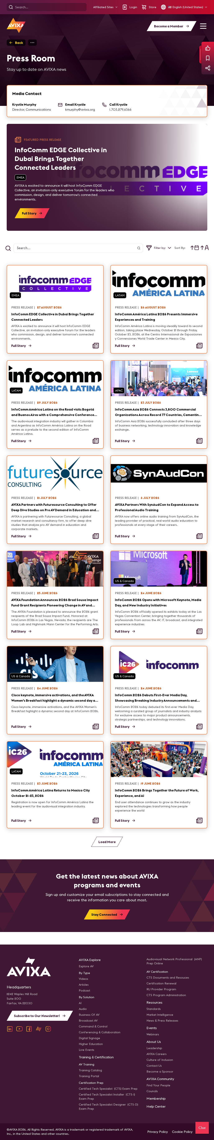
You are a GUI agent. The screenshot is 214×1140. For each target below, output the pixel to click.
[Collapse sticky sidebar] (200, 54)
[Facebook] (29, 1029)
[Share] (208, 68)
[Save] (208, 58)
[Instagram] (48, 1029)
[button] (105, 7)
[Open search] (11, 7)
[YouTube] (19, 1029)
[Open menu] (203, 26)
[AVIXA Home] (16, 25)
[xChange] (39, 1029)
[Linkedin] (10, 1029)
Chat (202, 1128)
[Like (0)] (208, 48)
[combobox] (195, 247)
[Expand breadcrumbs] (32, 42)
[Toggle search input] (8, 248)
